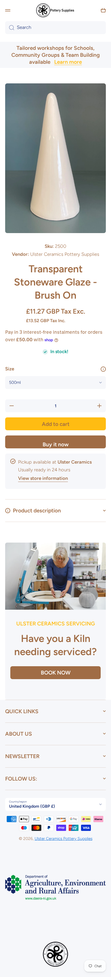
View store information (43, 478)
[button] (103, 10)
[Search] (9, 27)
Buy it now (56, 444)
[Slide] (103, 369)
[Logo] (55, 10)
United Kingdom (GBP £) (32, 806)
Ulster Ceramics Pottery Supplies (63, 838)
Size (9, 369)
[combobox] (55, 27)
